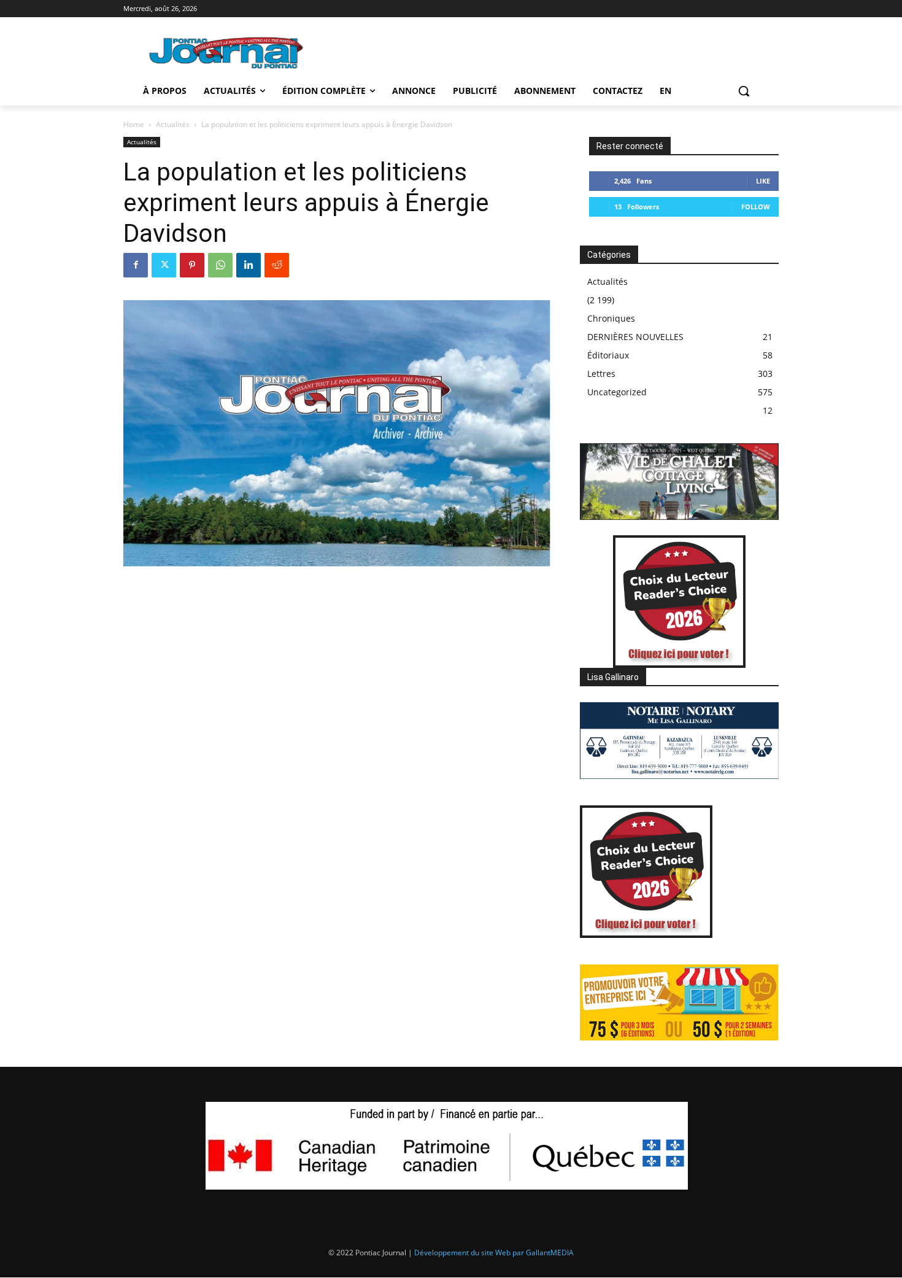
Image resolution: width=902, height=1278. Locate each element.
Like (763, 180)
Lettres (601, 373)
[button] (743, 91)
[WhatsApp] (220, 265)
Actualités (173, 124)
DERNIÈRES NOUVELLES (635, 337)
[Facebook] (135, 265)
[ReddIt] (276, 265)
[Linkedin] (248, 265)
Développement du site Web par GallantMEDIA (494, 1252)
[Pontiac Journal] (227, 52)
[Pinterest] (192, 265)
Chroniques (611, 318)
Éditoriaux (608, 355)
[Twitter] (164, 265)
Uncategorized (617, 392)
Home (133, 124)
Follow (755, 206)
